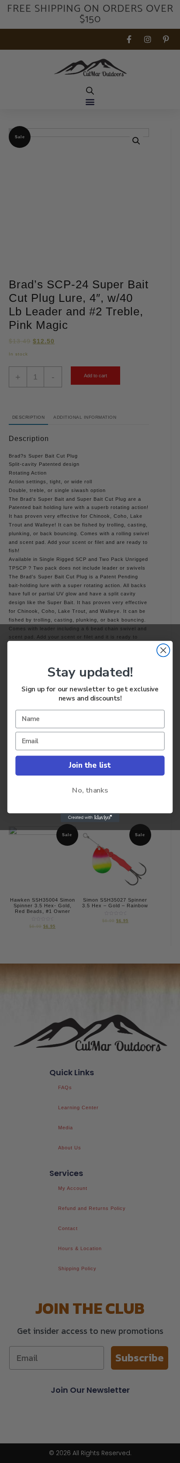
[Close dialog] (163, 650)
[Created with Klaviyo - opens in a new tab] (90, 818)
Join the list (90, 765)
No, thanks (90, 791)
